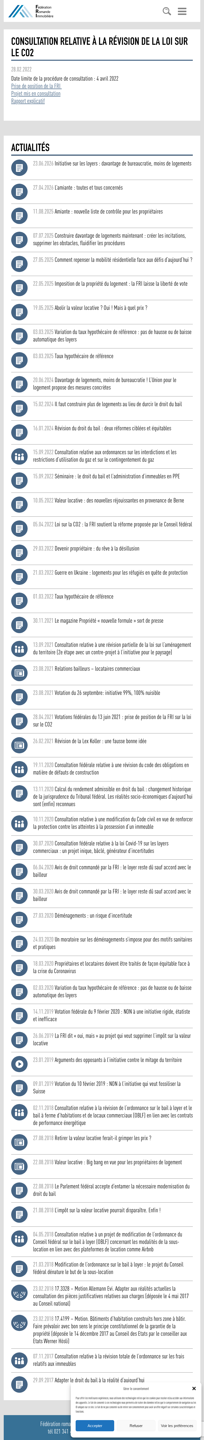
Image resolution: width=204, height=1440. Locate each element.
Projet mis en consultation (35, 93)
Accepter (95, 1426)
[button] (194, 1388)
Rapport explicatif (28, 100)
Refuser (136, 1426)
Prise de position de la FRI (36, 85)
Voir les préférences (177, 1426)
